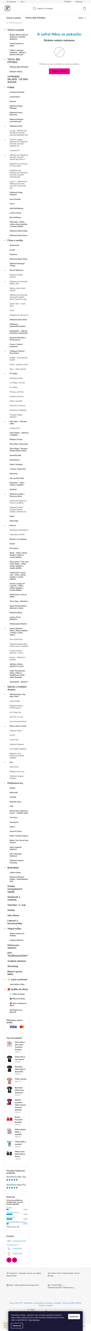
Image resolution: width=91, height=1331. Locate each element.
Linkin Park (14, 740)
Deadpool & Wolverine (19, 315)
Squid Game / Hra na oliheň (18, 595)
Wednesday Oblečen (18, 624)
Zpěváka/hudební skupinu (16, 1222)
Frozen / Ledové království (16, 345)
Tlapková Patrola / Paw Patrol (17, 352)
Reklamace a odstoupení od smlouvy (38, 1303)
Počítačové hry (15, 783)
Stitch (12, 516)
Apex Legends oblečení (16, 848)
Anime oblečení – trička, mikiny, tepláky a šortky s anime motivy (19, 631)
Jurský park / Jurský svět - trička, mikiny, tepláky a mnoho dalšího (18, 575)
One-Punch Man (16, 639)
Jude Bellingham (16, 208)
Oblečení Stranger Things (17, 264)
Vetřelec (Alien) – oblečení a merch (17, 665)
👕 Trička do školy (17, 994)
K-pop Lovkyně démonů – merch (16, 652)
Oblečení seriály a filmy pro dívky (17, 495)
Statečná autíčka (16, 378)
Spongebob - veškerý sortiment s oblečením (19, 332)
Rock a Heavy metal (18, 726)
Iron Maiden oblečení (18, 749)
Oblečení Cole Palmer (19, 235)
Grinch (12, 544)
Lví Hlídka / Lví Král (17, 383)
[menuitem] (13, 18)
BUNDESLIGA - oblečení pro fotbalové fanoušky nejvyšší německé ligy (19, 173)
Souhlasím (74, 1316)
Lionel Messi (15, 97)
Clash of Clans (16, 831)
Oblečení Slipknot (17, 744)
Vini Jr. (12, 204)
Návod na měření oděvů (71, 1303)
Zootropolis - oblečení (19, 682)
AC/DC (12, 735)
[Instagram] (14, 1260)
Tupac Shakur (15, 701)
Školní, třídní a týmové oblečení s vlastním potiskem (19, 37)
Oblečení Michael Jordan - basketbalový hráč (19, 879)
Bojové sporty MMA (14, 973)
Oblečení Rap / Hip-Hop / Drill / (18, 695)
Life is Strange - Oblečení (16, 855)
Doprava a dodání (46, 1305)
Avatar (12, 250)
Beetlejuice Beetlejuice (19, 530)
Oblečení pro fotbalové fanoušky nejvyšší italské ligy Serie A (19, 157)
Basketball (13, 867)
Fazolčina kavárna (17, 396)
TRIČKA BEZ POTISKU (19, 67)
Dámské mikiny (16, 71)
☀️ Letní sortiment (17, 979)
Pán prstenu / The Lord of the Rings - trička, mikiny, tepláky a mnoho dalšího (19, 565)
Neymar (13, 101)
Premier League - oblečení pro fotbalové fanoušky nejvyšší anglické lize (19, 142)
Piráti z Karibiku (16, 464)
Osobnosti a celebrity (13, 898)
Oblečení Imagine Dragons (17, 777)
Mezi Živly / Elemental (19, 444)
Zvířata (11, 910)
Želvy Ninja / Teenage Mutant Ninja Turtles (18, 449)
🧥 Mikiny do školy (17, 998)
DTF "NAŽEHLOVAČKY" (17, 954)
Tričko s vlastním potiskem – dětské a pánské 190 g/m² (18, 52)
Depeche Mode (16, 730)
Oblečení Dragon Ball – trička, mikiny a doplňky (19, 645)
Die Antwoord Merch (18, 721)
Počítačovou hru (12, 1212)
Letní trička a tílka (17, 984)
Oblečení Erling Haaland (16, 193)
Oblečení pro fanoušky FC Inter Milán (18, 165)
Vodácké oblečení (16, 961)
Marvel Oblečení (16, 270)
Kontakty (57, 1303)
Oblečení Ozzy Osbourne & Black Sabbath (17, 755)
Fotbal (10, 87)
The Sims (13, 817)
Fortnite (13, 797)
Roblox (13, 788)
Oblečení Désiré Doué (19, 231)
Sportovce (10, 1217)
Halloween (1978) (17, 534)
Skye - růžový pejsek (18, 369)
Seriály (9, 1207)
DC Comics (14, 548)
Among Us (14, 822)
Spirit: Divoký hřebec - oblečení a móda (19, 607)
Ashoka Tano (15, 428)
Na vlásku (13, 387)
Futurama (14, 473)
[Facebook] (9, 1260)
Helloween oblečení (13, 946)
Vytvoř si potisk (15, 29)
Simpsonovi (14, 245)
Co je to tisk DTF (16, 1303)
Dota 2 (12, 827)
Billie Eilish (14, 767)
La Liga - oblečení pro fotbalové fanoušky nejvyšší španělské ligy (19, 132)
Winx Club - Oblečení (19, 601)
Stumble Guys (15, 802)
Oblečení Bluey (16, 612)
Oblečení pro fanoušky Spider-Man (18, 282)
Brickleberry (15, 460)
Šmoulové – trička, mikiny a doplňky (17, 484)
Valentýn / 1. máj (16, 905)
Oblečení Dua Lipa (17, 771)
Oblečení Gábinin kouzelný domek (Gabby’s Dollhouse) (18, 509)
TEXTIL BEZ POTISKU (13, 61)
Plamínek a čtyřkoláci (18, 410)
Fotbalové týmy (16, 126)
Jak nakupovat (11, 2)
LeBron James (15, 872)
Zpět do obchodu (59, 71)
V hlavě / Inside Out (18, 469)
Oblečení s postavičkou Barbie (17, 325)
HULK (12, 310)
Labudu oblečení (16, 940)
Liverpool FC (15, 150)
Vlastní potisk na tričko (17, 44)
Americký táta (15, 455)
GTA (11, 806)
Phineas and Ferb (16, 392)
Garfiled (13, 489)
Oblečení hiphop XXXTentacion (16, 706)
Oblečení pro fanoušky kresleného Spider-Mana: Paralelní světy (18, 297)
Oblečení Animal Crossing (16, 861)
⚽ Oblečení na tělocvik (16, 1011)
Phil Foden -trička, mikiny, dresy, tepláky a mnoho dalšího (18, 224)
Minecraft (14, 792)
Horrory (13, 525)
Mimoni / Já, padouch (18, 539)
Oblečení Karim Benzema (16, 113)
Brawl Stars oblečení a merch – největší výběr (19, 812)
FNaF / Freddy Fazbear (19, 836)
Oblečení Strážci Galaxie (16, 276)
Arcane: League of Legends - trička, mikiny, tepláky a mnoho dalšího (17, 586)
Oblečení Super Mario (19, 259)
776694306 (17, 1248)
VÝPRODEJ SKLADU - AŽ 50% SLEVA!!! (17, 79)
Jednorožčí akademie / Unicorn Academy (18, 502)
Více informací (34, 1320)
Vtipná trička (14, 928)
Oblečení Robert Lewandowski (16, 120)
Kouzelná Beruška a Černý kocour (18, 338)
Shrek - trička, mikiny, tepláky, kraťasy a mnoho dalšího (18, 555)
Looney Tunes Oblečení (15, 618)
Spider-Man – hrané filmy (17, 305)
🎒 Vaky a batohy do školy (18, 1004)
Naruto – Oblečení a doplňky (17, 658)
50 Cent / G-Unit (16, 717)
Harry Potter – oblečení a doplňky (19, 434)
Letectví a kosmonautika (14, 922)
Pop (11, 762)
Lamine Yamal (15, 213)
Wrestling (12, 966)
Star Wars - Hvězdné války (18, 422)
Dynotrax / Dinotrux (17, 405)
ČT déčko (13, 373)
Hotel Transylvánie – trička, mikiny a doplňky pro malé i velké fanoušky (18, 674)
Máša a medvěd (16, 401)
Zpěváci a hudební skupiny (17, 688)
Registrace (79, 2)
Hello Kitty (14, 521)
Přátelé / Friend (16, 439)
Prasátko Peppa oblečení (16, 416)
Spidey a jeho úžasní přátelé (18, 289)
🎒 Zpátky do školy (17, 989)
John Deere (13, 915)
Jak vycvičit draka (17, 478)
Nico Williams (15, 217)
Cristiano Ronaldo (17, 92)
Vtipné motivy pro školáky (17, 934)
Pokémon (13, 254)
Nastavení (17, 1325)
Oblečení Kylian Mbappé (16, 107)
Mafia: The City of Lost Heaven (19, 841)
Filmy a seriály (15, 240)
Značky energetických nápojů (14, 889)
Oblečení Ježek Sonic (18, 319)
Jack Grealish (15, 199)
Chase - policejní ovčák (19, 364)
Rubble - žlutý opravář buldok (18, 359)
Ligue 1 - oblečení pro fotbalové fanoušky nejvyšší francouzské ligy (18, 184)
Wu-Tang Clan (15, 712)
